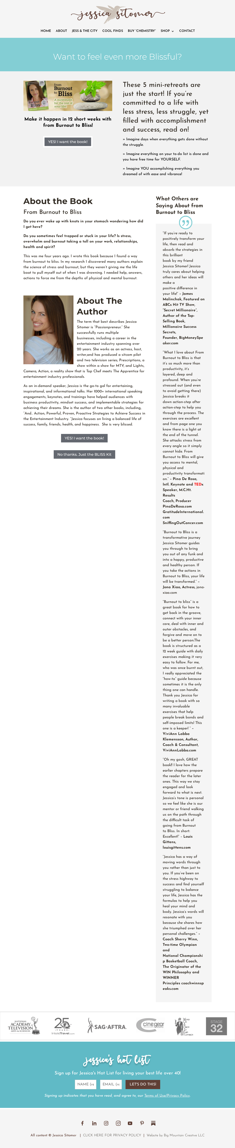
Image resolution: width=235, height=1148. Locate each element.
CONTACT (187, 31)
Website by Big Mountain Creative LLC (175, 1135)
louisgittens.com (177, 848)
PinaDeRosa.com (177, 506)
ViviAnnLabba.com (179, 750)
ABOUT (61, 31)
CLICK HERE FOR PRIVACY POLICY (112, 1135)
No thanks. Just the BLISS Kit (84, 454)
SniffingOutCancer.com (183, 523)
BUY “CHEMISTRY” (142, 31)
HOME (46, 31)
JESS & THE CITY (85, 31)
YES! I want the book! (67, 142)
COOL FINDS (112, 31)
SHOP (165, 31)
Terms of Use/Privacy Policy (167, 1096)
